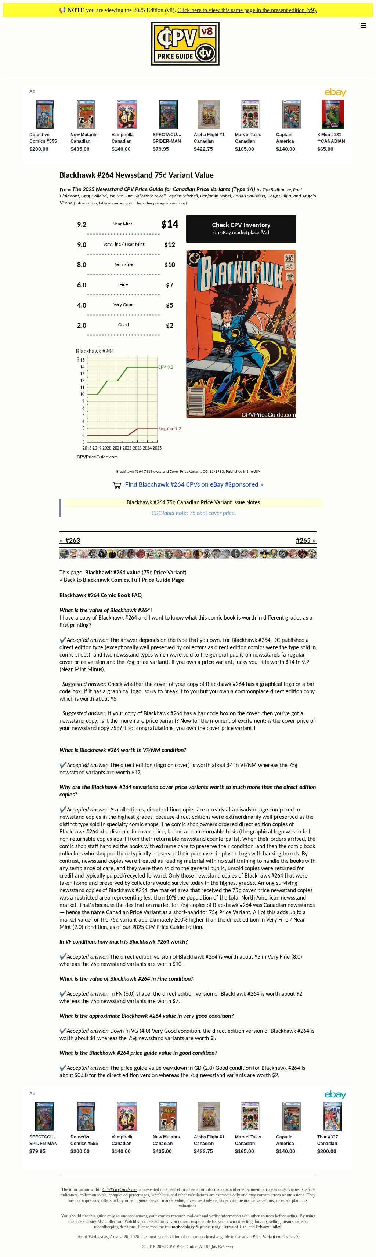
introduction (86, 203)
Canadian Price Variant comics (261, 1236)
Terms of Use (234, 1226)
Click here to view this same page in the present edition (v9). (247, 10)
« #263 (69, 541)
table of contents (113, 203)
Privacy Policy (268, 1226)
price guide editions (169, 203)
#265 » (306, 541)
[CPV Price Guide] (172, 67)
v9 (295, 1236)
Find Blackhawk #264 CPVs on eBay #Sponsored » (194, 485)
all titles (135, 203)
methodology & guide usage (196, 1226)
